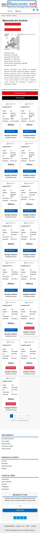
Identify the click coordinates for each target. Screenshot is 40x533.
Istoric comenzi (6, 482)
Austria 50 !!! (7, 107)
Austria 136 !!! (7, 305)
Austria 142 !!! (26, 345)
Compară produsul (11, 138)
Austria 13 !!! (7, 345)
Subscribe (20, 510)
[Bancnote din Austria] (12, 42)
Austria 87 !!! (25, 186)
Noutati (4, 468)
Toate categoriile (20, 93)
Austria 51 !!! (25, 107)
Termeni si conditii (7, 446)
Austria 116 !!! (25, 226)
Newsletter (5, 489)
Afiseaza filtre (20, 98)
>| (28, 416)
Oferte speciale (6, 466)
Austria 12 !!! (25, 305)
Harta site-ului (6, 449)
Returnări (4, 464)
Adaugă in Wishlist (11, 135)
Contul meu (5, 479)
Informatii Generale (8, 439)
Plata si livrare (6, 444)
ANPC (28, 526)
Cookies (18, 526)
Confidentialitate (9, 526)
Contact (4, 461)
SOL (23, 526)
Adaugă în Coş (10, 131)
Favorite (4, 484)
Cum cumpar (5, 441)
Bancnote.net (18, 530)
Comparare (5, 487)
